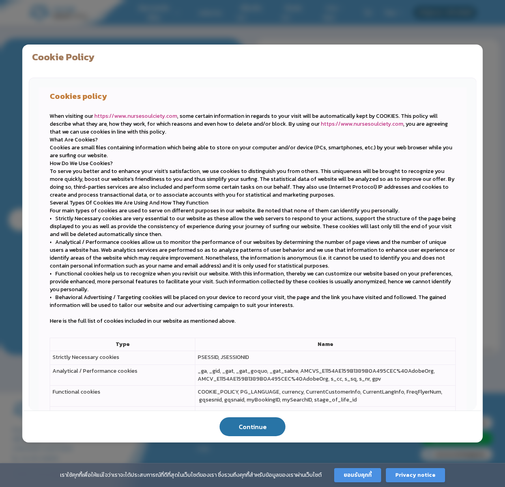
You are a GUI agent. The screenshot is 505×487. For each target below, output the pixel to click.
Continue (253, 426)
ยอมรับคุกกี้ (358, 475)
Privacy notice (415, 475)
